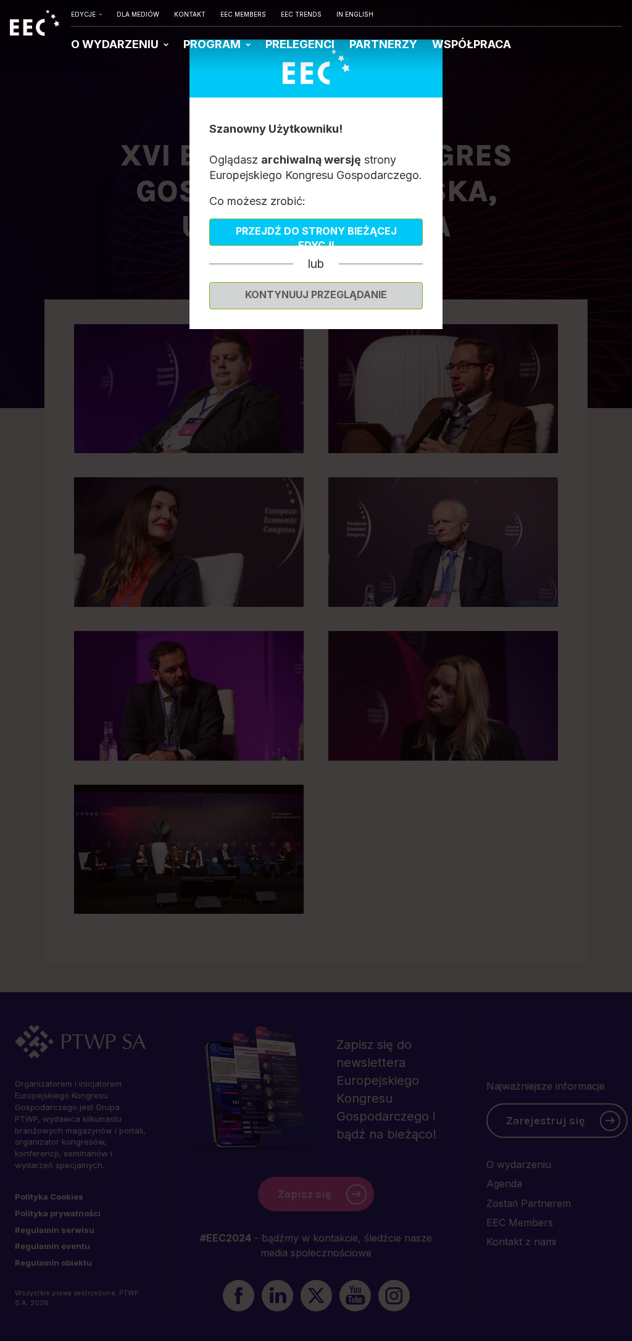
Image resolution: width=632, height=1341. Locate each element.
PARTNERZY (383, 44)
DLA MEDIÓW (138, 14)
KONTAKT (190, 14)
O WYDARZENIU (116, 44)
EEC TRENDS (301, 14)
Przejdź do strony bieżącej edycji (316, 235)
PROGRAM (213, 44)
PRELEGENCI (300, 44)
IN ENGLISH (354, 14)
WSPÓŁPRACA (471, 44)
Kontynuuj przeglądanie (316, 294)
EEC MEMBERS (243, 14)
